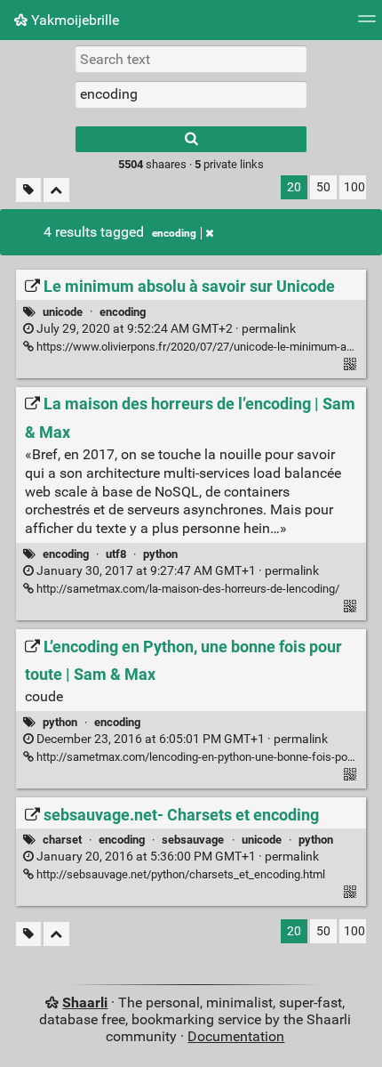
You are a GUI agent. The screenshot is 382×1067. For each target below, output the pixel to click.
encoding (174, 233)
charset (62, 839)
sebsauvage (193, 839)
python (160, 554)
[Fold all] (56, 190)
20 (294, 187)
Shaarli (84, 1002)
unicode (63, 312)
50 (323, 187)
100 (354, 187)
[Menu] (367, 24)
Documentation (235, 1036)
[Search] (191, 139)
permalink (165, 328)
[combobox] (191, 94)
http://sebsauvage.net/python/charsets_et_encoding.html (179, 874)
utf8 (116, 554)
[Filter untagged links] (28, 190)
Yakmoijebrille (73, 20)
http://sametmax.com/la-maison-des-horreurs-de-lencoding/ (186, 588)
